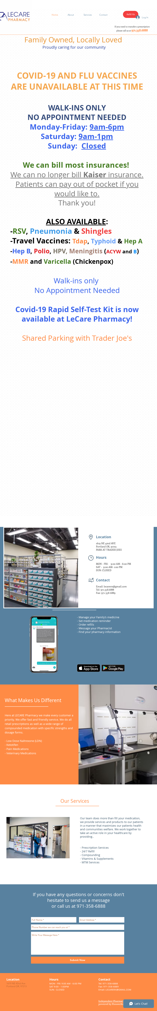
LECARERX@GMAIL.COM (118, 989)
